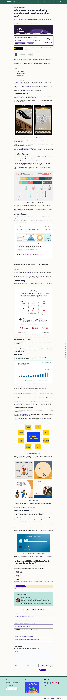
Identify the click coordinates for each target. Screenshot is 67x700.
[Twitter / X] (65, 346)
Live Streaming (19, 77)
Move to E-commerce (21, 73)
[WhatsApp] (65, 355)
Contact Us (14, 697)
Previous (17, 612)
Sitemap (33, 697)
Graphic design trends (18, 82)
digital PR (15, 210)
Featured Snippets (20, 75)
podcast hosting (37, 403)
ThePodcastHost (43, 383)
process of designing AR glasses (28, 148)
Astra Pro (53, 698)
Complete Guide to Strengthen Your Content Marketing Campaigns (27, 639)
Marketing (16, 7)
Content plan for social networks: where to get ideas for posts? (26, 633)
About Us (8, 697)
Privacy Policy (27, 697)
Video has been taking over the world (20, 283)
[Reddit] (65, 353)
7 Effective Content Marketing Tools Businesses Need (24, 616)
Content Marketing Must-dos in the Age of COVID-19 (24, 636)
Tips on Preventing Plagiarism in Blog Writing (23, 626)
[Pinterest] (65, 350)
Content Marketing (21, 7)
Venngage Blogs (30, 43)
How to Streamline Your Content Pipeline (22, 619)
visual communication (18, 411)
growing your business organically (46, 556)
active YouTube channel (28, 346)
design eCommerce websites (26, 164)
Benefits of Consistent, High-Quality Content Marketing (25, 623)
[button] (41, 2)
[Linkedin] (65, 344)
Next (51, 612)
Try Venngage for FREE (20, 43)
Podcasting (19, 78)
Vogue (46, 137)
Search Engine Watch (40, 553)
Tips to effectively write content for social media (23, 642)
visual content (24, 414)
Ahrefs (42, 259)
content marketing (35, 386)
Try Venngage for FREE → (20, 586)
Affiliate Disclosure (20, 697)
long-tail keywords (28, 272)
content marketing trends (26, 86)
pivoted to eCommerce (31, 160)
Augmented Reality (20, 71)
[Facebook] (65, 348)
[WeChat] (65, 357)
